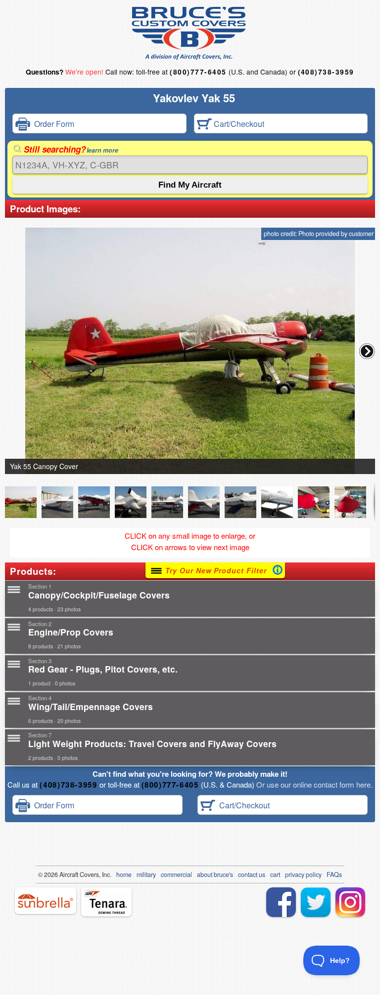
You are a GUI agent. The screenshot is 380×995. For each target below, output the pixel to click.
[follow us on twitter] (316, 902)
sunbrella (45, 900)
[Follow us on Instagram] (350, 902)
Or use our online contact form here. (313, 784)
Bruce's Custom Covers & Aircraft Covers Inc (190, 33)
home (124, 874)
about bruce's (215, 874)
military (146, 874)
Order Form (52, 123)
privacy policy (303, 874)
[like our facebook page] (281, 902)
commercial (176, 874)
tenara (106, 901)
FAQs (334, 874)
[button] (367, 351)
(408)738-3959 (326, 72)
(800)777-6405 (198, 72)
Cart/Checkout (238, 123)
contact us (251, 874)
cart (275, 874)
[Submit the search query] (190, 185)
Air (63, 874)
